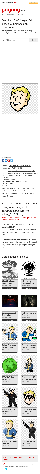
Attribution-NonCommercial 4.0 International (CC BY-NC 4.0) (16, 167)
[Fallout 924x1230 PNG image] (29, 429)
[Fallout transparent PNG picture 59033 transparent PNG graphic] (29, 333)
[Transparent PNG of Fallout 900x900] (29, 365)
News (15, 457)
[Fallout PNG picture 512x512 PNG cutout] (9, 333)
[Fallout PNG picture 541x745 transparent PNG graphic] (10, 429)
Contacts (5, 459)
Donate (21, 457)
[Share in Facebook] (3, 160)
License (10, 457)
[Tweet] (11, 160)
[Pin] (8, 160)
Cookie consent (30, 457)
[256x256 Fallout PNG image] (9, 365)
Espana (16, 2)
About (4, 457)
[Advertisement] (20, 63)
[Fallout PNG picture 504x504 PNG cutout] (29, 397)
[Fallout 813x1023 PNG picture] (9, 397)
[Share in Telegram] (6, 160)
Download (10, 288)
